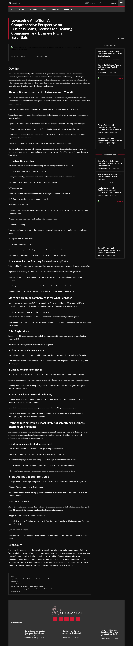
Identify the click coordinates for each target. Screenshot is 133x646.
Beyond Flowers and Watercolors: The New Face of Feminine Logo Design (110, 140)
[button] (100, 3)
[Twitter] (67, 57)
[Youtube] (78, 619)
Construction (102, 132)
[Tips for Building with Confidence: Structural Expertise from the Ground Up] (92, 634)
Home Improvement (104, 59)
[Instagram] (61, 619)
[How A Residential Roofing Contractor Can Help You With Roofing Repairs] (16, 634)
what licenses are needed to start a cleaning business (27, 586)
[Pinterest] (71, 57)
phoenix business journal (18, 584)
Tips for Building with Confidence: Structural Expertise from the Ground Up (109, 127)
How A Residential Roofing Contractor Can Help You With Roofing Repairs (110, 54)
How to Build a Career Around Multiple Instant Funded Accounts (109, 67)
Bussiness (121, 38)
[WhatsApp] (76, 57)
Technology (102, 72)
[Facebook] (62, 57)
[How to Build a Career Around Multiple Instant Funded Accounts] (54, 634)
